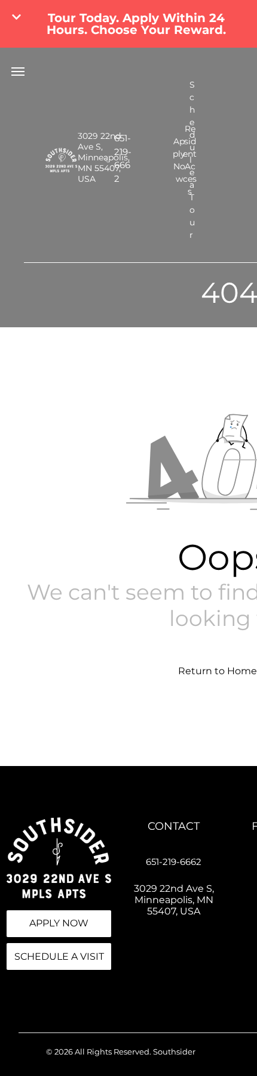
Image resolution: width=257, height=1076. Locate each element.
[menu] (18, 71)
